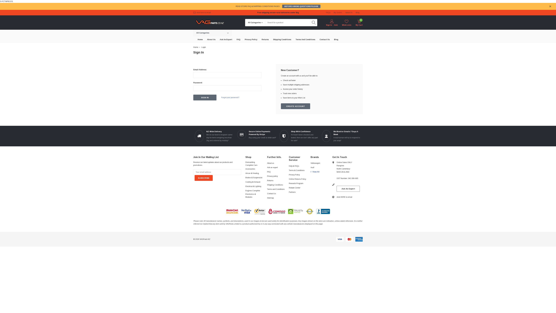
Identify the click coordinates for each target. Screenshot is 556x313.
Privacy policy (272, 176)
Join (336, 25)
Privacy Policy (294, 175)
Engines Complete (252, 191)
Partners (292, 192)
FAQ (269, 172)
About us (270, 163)
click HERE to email (203, 13)
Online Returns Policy (297, 179)
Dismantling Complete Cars (251, 163)
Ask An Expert (348, 189)
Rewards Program (296, 183)
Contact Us (271, 194)
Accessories (250, 169)
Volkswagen (315, 163)
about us (348, 13)
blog (357, 13)
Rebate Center (294, 188)
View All (315, 172)
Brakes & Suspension (253, 178)
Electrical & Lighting (253, 186)
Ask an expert (272, 167)
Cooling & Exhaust (252, 182)
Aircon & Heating (252, 173)
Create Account (295, 106)
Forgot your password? (230, 98)
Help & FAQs (294, 166)
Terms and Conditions (276, 189)
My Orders (338, 13)
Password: (198, 83)
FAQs (328, 13)
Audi (312, 167)
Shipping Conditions (275, 185)
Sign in (329, 25)
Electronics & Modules (250, 195)
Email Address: (200, 70)
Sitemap (270, 198)
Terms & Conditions (296, 170)
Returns (270, 181)
